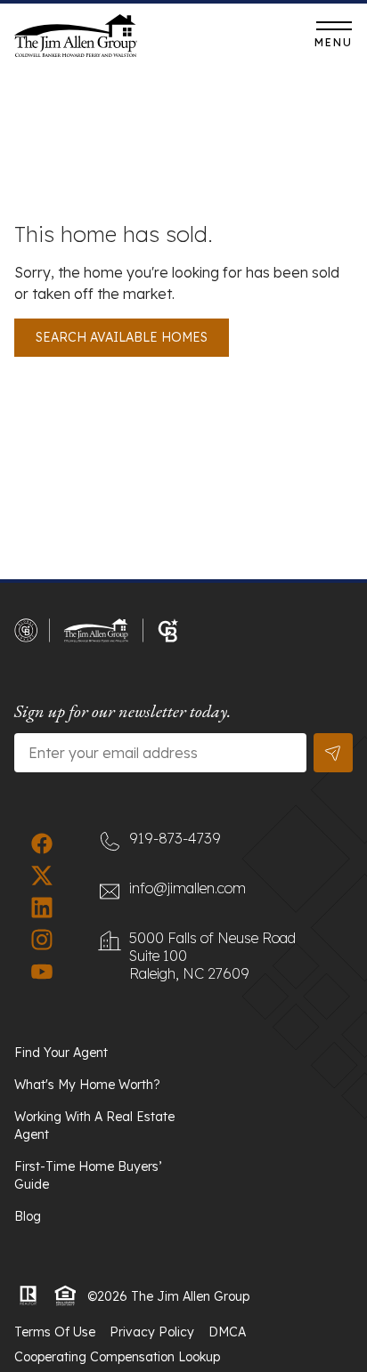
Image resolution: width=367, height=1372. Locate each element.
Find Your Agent (61, 1053)
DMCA (227, 1332)
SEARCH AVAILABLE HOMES (122, 337)
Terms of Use (54, 1332)
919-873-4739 (225, 40)
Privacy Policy (152, 1332)
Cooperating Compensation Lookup (117, 1357)
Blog (27, 1216)
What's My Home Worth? (87, 1085)
